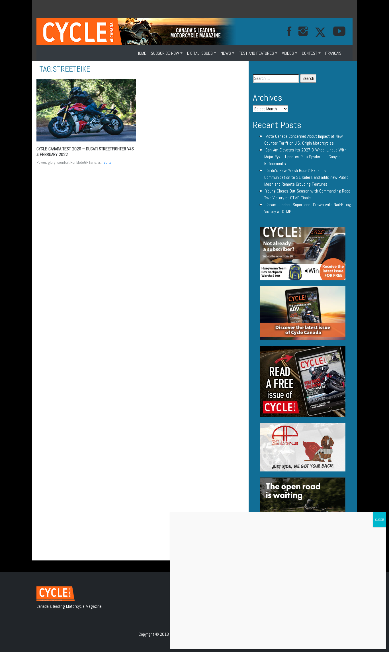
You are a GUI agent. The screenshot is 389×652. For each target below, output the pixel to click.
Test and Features (256, 53)
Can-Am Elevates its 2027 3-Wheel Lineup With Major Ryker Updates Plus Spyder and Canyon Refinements (305, 157)
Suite (107, 162)
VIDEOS (288, 53)
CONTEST (309, 53)
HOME (141, 53)
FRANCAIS (333, 53)
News (226, 53)
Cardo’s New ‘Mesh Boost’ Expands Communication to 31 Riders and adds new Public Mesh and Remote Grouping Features (306, 177)
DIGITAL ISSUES (200, 53)
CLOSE (379, 519)
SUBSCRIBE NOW (165, 53)
